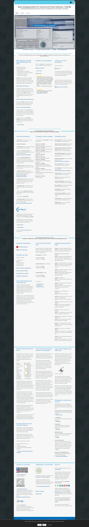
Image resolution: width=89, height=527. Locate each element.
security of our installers (25, 230)
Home (17, 13)
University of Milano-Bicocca (22, 489)
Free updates (54, 49)
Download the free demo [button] (40, 25)
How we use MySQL (21, 124)
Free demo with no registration (28, 49)
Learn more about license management (24, 154)
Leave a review (39, 70)
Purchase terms (39, 285)
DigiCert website (20, 224)
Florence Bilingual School (22, 474)
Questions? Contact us (40, 286)
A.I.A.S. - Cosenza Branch (22, 505)
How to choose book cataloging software (24, 268)
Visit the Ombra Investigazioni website (43, 486)
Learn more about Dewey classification (24, 107)
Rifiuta (44, 524)
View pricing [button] (52, 25)
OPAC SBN (57, 437)
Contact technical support (22, 249)
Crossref (57, 449)
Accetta (39, 524)
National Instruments (58, 492)
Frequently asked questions (23, 246)
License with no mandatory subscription (43, 49)
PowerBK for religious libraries (23, 276)
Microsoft (56, 501)
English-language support (62, 49)
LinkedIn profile (57, 469)
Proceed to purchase (40, 284)
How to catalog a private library (23, 270)
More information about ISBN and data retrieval (26, 99)
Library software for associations (23, 273)
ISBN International (59, 414)
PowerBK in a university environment (24, 497)
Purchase (28, 13)
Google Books (58, 421)
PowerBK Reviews (39, 493)
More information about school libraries (62, 161)
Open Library (58, 429)
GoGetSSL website (20, 227)
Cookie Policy (50, 524)
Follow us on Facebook (40, 68)
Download (22, 13)
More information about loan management (63, 170)
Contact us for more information (62, 86)
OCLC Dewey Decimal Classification (62, 456)
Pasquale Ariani (39, 93)
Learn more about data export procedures (25, 203)
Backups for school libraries (22, 176)
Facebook (41, 64)
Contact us (58, 68)
